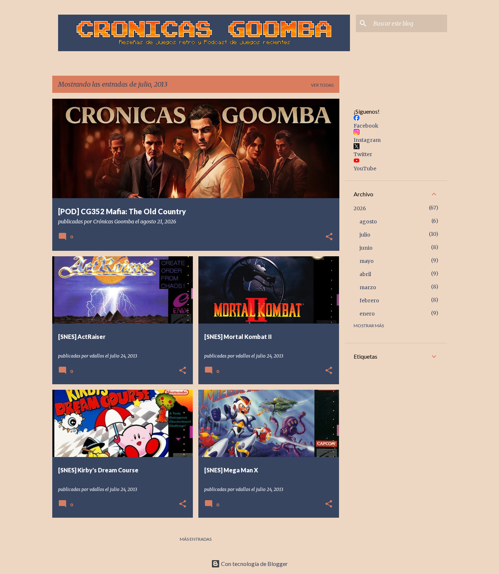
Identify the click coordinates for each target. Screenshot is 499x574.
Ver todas (322, 85)
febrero (369, 300)
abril (365, 274)
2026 (360, 208)
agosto (368, 221)
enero (367, 313)
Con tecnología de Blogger (254, 563)
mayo (366, 261)
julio (364, 234)
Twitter (363, 154)
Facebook (366, 125)
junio (366, 248)
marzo (367, 287)
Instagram (367, 140)
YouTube (365, 168)
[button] (329, 237)
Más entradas (196, 539)
